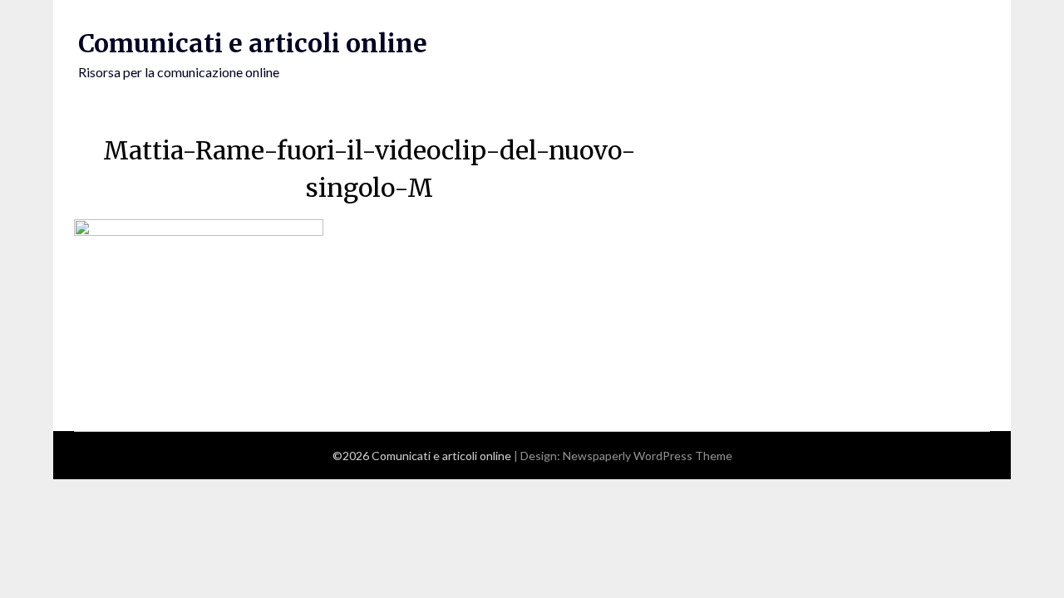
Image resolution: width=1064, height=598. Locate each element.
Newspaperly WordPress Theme (647, 455)
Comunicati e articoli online (252, 43)
